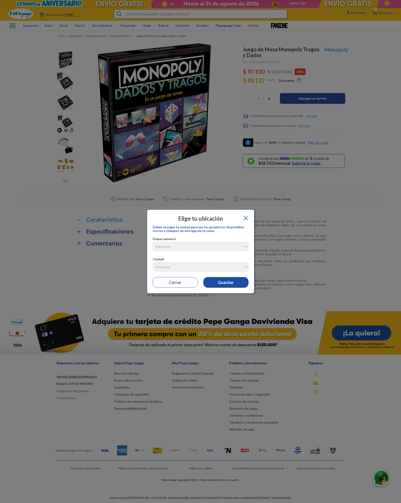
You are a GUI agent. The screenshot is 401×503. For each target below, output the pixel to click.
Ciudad (158, 259)
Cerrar (175, 282)
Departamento (164, 239)
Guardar (226, 282)
